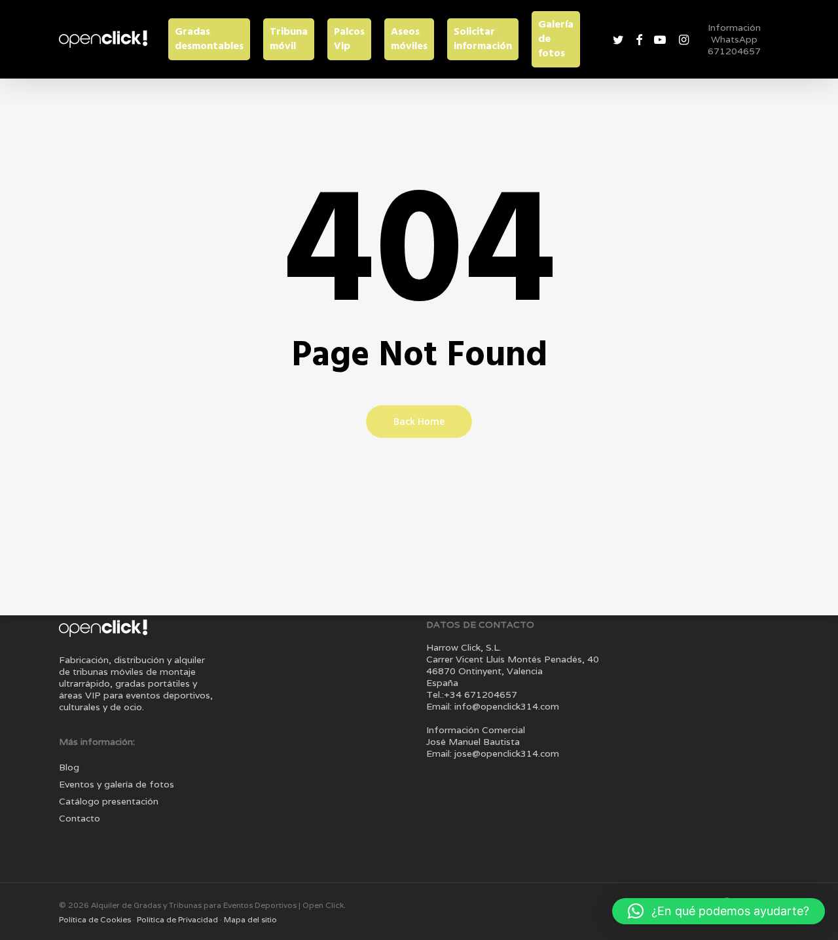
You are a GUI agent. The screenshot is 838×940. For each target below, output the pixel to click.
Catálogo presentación (108, 801)
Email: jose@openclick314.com (492, 753)
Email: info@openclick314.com (492, 706)
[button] (718, 911)
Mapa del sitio (250, 919)
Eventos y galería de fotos (116, 784)
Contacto (79, 818)
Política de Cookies (96, 919)
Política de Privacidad (178, 919)
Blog (69, 767)
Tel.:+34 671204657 (471, 694)
